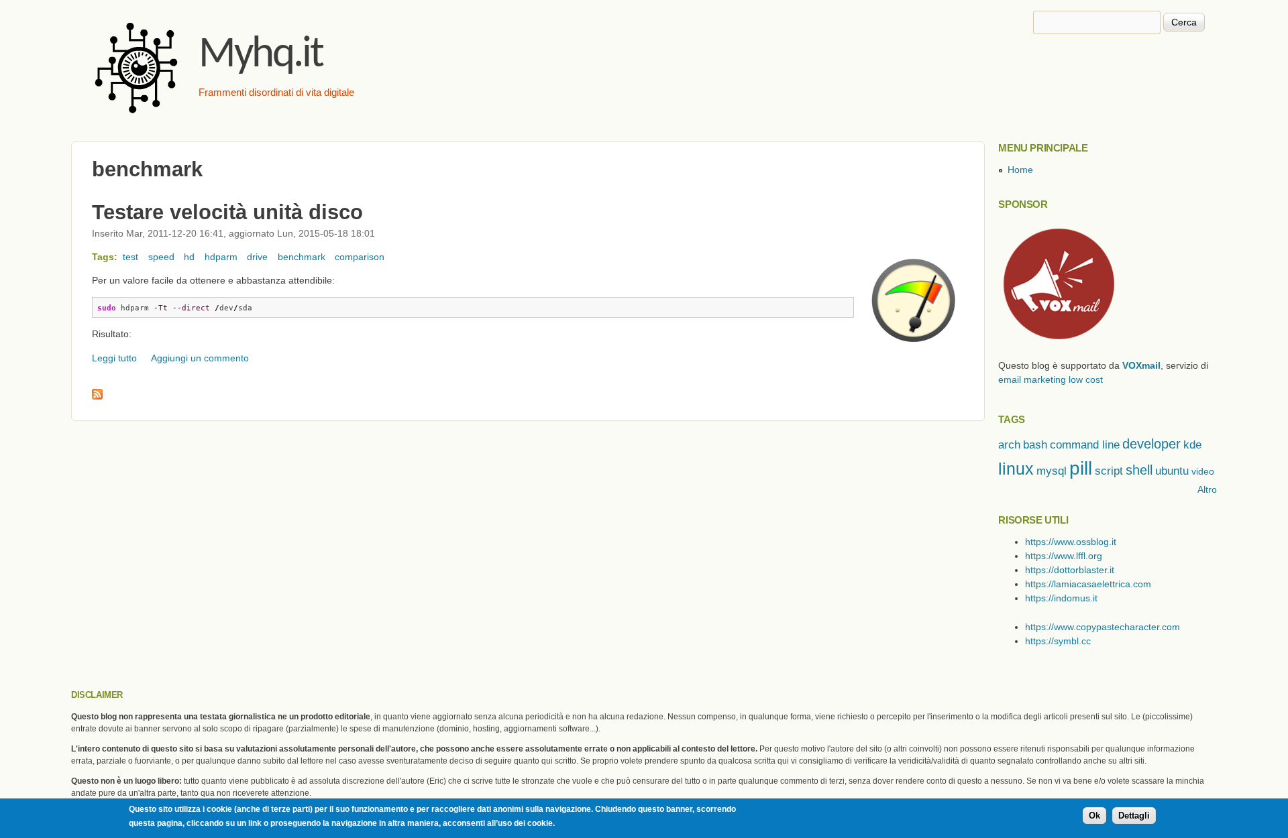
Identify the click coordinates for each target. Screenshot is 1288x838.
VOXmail (1141, 365)
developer (1151, 443)
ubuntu (1172, 471)
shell (1139, 470)
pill (1080, 468)
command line (1085, 444)
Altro (1207, 489)
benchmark (301, 256)
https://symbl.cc (1058, 641)
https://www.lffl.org (1063, 555)
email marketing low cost (1050, 379)
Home (1020, 169)
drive (257, 256)
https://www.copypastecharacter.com (1102, 626)
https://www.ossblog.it (1070, 541)
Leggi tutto (114, 358)
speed (161, 256)
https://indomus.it (1061, 598)
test (130, 256)
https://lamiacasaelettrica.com (1088, 584)
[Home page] (138, 117)
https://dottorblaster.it (1069, 569)
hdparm (221, 256)
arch (1009, 444)
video (1202, 471)
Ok (1094, 816)
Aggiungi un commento (200, 358)
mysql (1051, 471)
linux (1016, 468)
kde (1192, 444)
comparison (359, 256)
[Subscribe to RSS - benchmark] (97, 396)
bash (1035, 444)
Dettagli (1134, 816)
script (1109, 471)
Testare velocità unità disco (227, 211)
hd (189, 256)
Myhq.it (261, 55)
